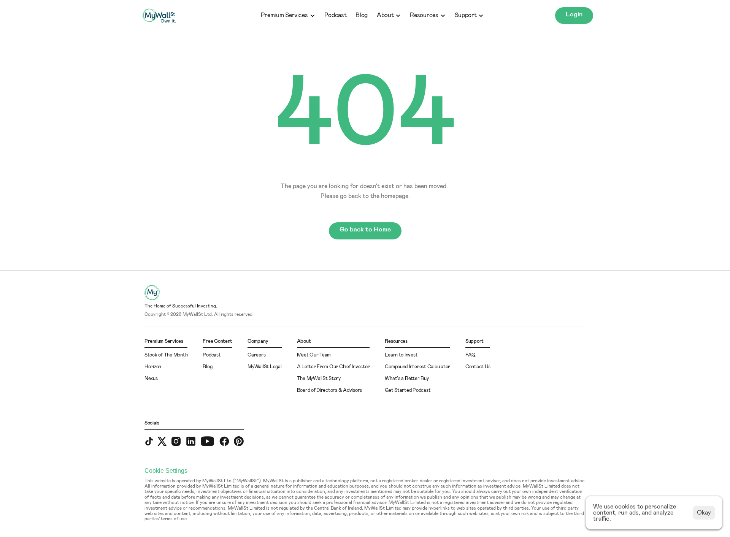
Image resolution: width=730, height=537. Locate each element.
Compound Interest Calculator (417, 366)
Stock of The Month (165, 355)
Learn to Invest (401, 355)
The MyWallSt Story (319, 378)
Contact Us (477, 366)
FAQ (470, 355)
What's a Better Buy (406, 378)
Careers (256, 355)
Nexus (151, 378)
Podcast (335, 15)
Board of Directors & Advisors (329, 390)
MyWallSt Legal (264, 366)
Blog (361, 15)
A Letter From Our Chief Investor (333, 366)
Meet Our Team (314, 355)
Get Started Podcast (407, 390)
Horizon (152, 366)
